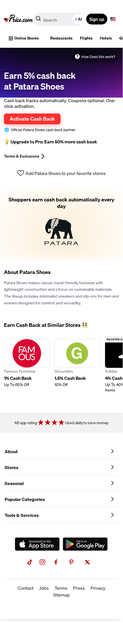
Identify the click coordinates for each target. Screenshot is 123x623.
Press (79, 588)
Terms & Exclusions (21, 156)
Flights (86, 38)
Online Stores (26, 38)
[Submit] (38, 20)
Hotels (106, 38)
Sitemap (61, 594)
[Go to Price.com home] (18, 19)
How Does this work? (98, 56)
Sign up (96, 19)
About (11, 451)
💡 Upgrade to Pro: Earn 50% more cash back (50, 141)
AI (80, 19)
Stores (11, 467)
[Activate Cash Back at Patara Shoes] (61, 224)
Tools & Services (22, 515)
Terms (61, 588)
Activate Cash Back (32, 118)
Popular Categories (25, 499)
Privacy (97, 588)
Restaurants (61, 38)
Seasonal (14, 483)
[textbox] (113, 19)
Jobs (44, 588)
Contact (25, 588)
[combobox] (59, 19)
